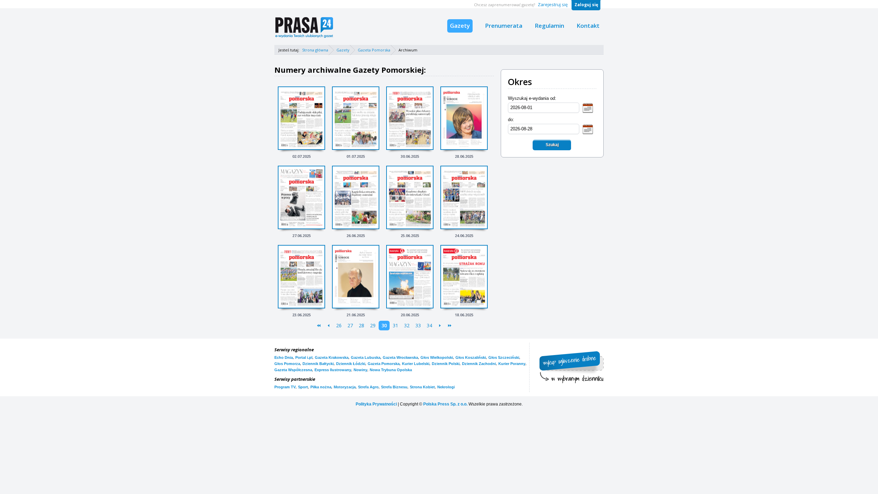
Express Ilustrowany (333, 370)
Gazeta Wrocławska (400, 357)
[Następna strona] (439, 325)
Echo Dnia (283, 357)
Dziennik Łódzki (350, 364)
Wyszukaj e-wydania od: (532, 98)
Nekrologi (446, 387)
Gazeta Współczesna (293, 370)
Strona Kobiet (422, 387)
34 (429, 325)
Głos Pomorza (287, 364)
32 (407, 325)
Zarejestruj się (553, 4)
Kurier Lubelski (415, 364)
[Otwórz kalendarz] (588, 107)
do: (511, 119)
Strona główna (315, 49)
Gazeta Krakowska (331, 357)
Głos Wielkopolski (436, 357)
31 (395, 325)
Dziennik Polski (446, 364)
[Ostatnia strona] (449, 325)
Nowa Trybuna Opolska (391, 370)
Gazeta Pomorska (374, 49)
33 (418, 325)
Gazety (460, 26)
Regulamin (549, 26)
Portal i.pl (303, 357)
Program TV (285, 387)
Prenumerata (503, 26)
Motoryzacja (345, 387)
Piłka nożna (320, 387)
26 (339, 325)
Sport (303, 387)
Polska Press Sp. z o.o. (445, 404)
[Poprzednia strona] (328, 325)
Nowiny (360, 370)
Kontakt (588, 26)
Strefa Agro (368, 387)
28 (361, 325)
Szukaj (552, 144)
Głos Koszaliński (470, 357)
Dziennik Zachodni (479, 364)
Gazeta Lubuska (365, 357)
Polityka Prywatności (376, 404)
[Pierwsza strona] (318, 325)
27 (350, 325)
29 (373, 325)
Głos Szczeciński (503, 357)
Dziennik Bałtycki (318, 364)
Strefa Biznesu (394, 387)
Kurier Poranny (511, 364)
